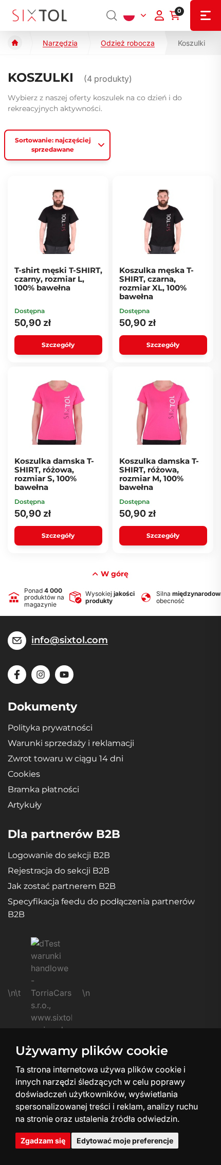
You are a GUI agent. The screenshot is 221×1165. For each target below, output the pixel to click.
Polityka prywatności (50, 728)
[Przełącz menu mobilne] (205, 15)
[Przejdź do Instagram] (40, 674)
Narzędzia (60, 43)
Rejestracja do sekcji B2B (58, 871)
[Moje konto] (159, 15)
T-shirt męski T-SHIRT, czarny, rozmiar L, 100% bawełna (58, 279)
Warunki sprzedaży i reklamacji (71, 743)
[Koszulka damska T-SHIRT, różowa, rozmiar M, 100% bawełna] (163, 413)
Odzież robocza (128, 43)
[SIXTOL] (40, 15)
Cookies (24, 774)
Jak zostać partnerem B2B (62, 886)
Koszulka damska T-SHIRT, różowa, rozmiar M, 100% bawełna (159, 474)
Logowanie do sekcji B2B (59, 855)
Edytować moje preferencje (125, 1140)
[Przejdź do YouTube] (64, 674)
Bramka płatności (43, 789)
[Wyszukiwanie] (112, 15)
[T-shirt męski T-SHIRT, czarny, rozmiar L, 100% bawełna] (58, 222)
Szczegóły (58, 345)
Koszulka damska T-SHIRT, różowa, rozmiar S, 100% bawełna (54, 474)
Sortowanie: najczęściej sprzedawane (53, 144)
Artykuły (25, 805)
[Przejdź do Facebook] (17, 674)
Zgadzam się (43, 1140)
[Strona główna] (15, 42)
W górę (114, 573)
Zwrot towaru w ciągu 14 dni (65, 758)
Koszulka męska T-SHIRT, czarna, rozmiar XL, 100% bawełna (156, 283)
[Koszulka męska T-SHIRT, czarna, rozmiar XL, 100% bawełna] (163, 222)
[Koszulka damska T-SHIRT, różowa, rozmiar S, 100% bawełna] (58, 413)
